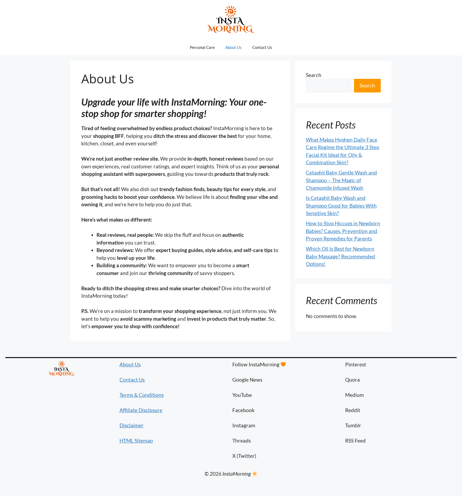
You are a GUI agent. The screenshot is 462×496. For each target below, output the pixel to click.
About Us (233, 47)
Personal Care (202, 47)
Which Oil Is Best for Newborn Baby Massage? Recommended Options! (340, 256)
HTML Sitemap (136, 440)
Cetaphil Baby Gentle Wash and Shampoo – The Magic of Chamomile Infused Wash (341, 180)
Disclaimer (132, 425)
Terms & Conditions (142, 395)
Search (313, 75)
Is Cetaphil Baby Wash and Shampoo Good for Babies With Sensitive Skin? (341, 205)
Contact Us (262, 47)
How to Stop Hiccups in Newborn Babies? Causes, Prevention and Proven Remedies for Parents (343, 231)
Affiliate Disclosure (141, 410)
